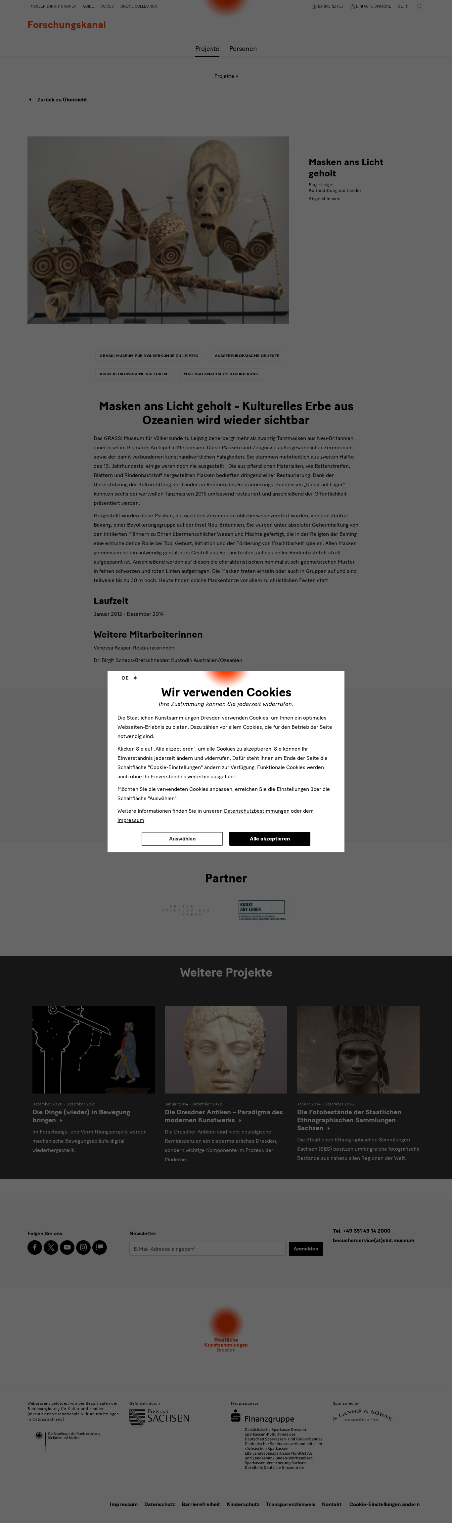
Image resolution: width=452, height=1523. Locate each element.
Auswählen (182, 839)
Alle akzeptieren (270, 839)
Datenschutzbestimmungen (257, 811)
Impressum (130, 820)
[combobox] (129, 678)
